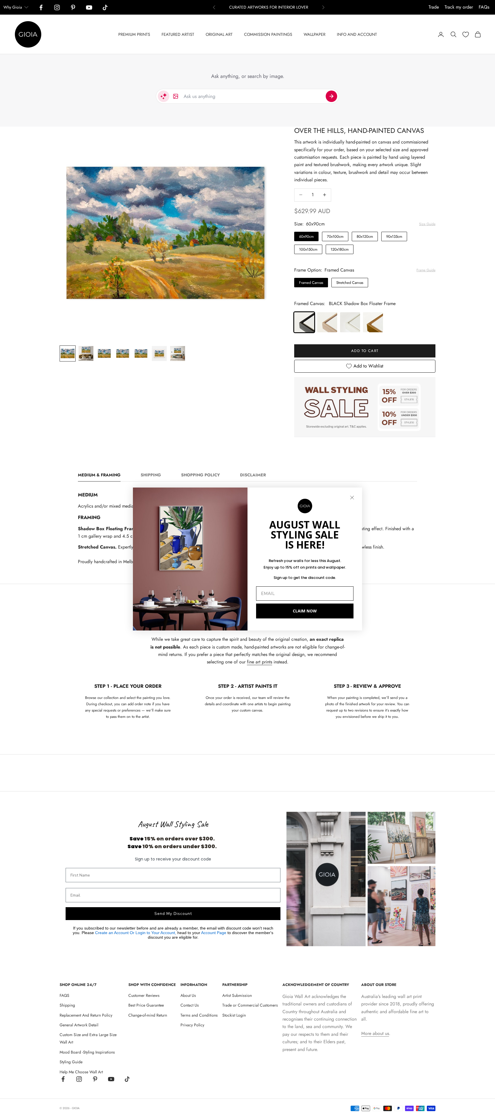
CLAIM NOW (305, 611)
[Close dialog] (352, 497)
